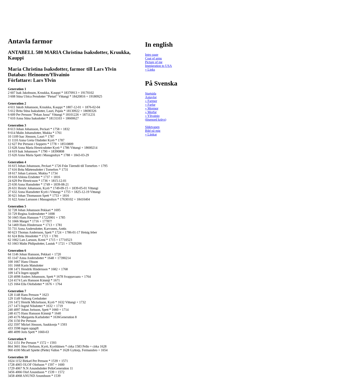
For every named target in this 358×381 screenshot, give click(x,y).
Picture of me (153, 62)
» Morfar (151, 112)
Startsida (150, 93)
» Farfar (150, 104)
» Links (150, 69)
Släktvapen (152, 127)
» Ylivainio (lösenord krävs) (155, 117)
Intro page (151, 54)
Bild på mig (152, 130)
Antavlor (151, 97)
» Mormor (151, 108)
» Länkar (151, 134)
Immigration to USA (158, 66)
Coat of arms (153, 58)
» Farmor (151, 101)
